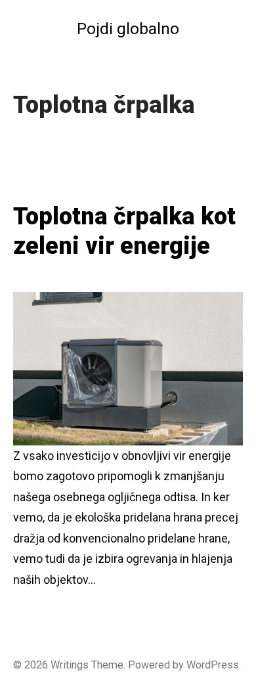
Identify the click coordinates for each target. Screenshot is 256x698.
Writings (70, 665)
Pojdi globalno (128, 28)
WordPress (212, 665)
